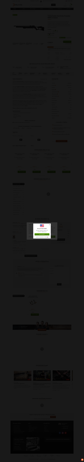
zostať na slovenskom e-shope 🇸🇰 (42, 236)
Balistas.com (44, 231)
